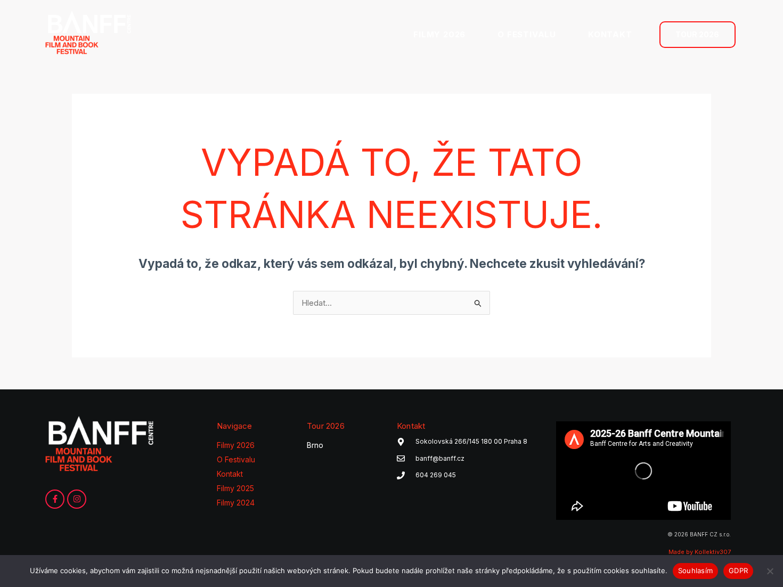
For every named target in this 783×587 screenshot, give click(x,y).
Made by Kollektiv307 (699, 552)
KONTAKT (610, 34)
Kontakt (230, 473)
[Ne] (769, 571)
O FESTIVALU (526, 34)
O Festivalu (236, 459)
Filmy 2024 (236, 502)
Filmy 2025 (235, 488)
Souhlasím (695, 570)
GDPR (738, 570)
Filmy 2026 (236, 445)
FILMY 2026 (439, 34)
